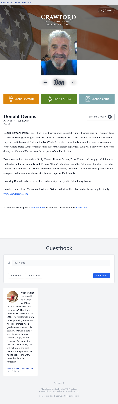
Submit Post (101, 275)
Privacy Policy (50, 391)
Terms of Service (67, 391)
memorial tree (38, 207)
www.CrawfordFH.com (15, 193)
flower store (81, 207)
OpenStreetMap (62, 396)
